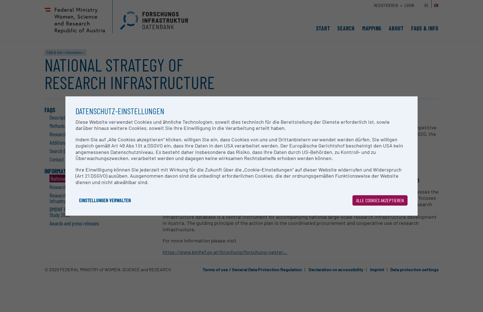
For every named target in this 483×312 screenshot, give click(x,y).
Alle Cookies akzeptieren (380, 200)
